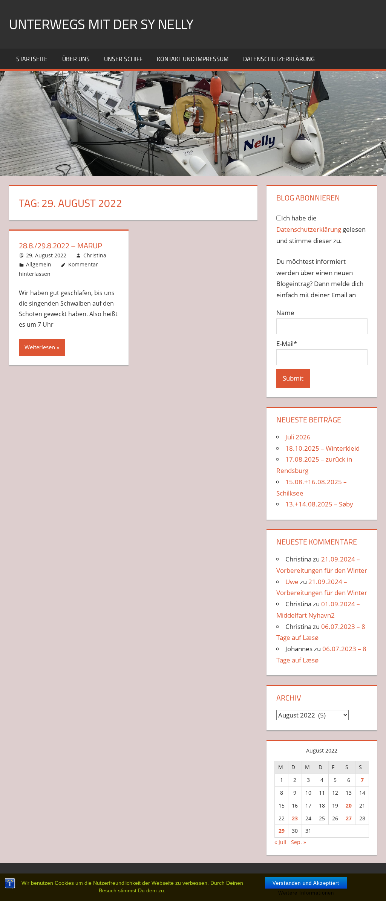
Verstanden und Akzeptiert (306, 883)
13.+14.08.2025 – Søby (319, 504)
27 (349, 818)
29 (282, 830)
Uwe (292, 581)
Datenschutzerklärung (279, 58)
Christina (94, 255)
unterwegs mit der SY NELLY (101, 24)
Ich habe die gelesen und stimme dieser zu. (321, 229)
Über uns (76, 58)
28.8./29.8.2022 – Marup (60, 245)
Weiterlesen (40, 347)
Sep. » (298, 842)
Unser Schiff (123, 58)
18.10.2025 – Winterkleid (322, 448)
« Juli (280, 842)
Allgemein (38, 264)
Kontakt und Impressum (192, 58)
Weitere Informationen (306, 893)
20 (349, 805)
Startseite (31, 58)
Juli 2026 (298, 437)
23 (295, 818)
